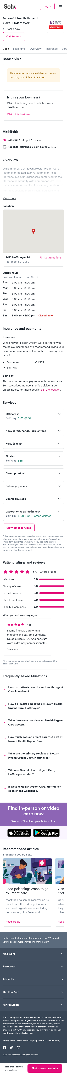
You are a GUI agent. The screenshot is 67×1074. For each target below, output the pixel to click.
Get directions (52, 257)
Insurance (52, 48)
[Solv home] (10, 6)
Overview (36, 48)
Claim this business (18, 114)
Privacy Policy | (9, 1040)
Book (6, 48)
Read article (13, 921)
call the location (50, 389)
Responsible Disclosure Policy (46, 1040)
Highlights (19, 48)
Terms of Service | (25, 1040)
